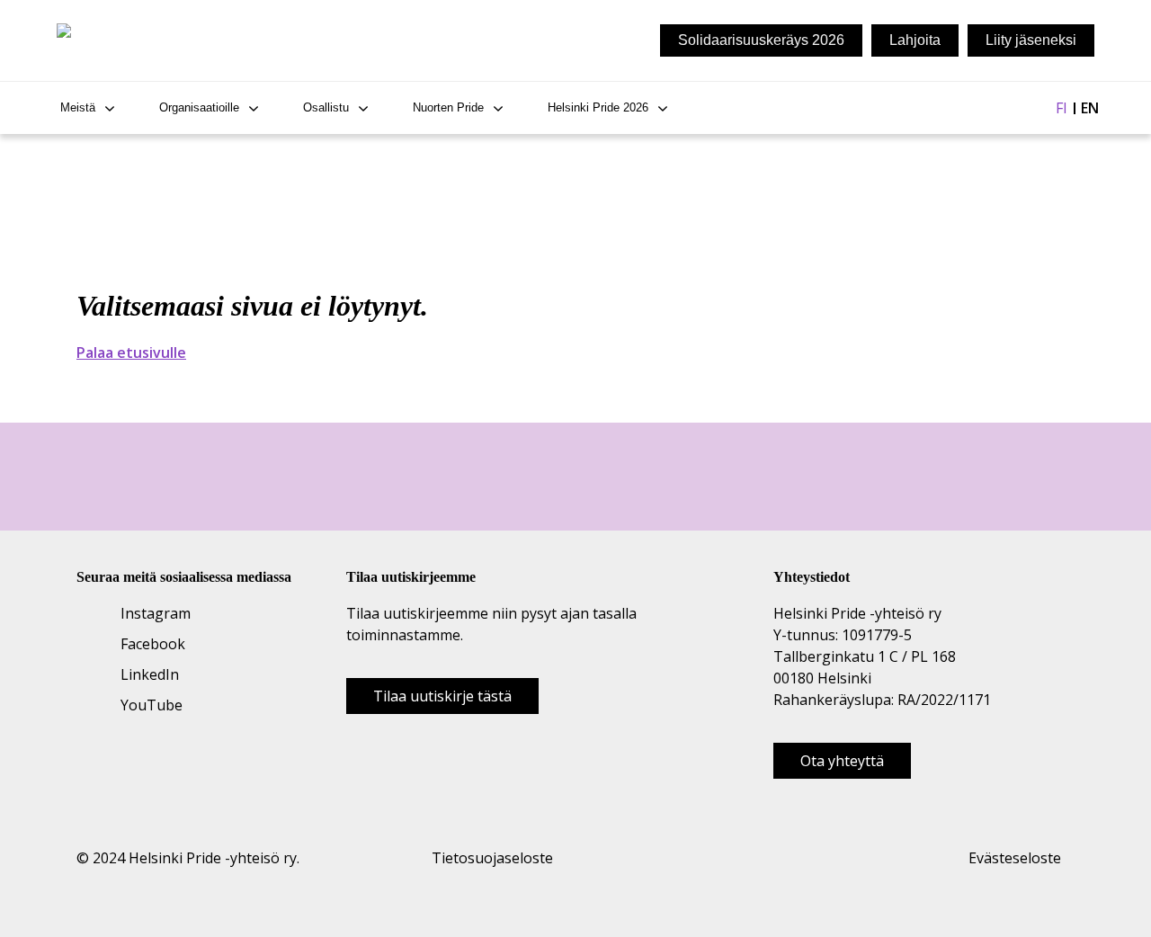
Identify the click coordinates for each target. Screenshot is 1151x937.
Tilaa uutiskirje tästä (442, 696)
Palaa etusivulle (131, 352)
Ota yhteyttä (842, 761)
